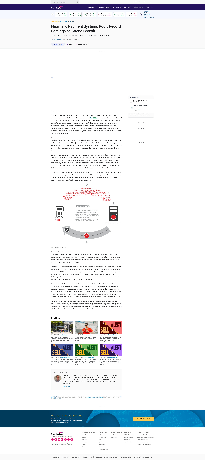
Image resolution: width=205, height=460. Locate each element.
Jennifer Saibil (63, 335)
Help (151, 2)
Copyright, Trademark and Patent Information (106, 457)
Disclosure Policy (76, 457)
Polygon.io (69, 444)
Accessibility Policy (87, 457)
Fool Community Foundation (144, 442)
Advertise (84, 446)
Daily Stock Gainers (147, 15)
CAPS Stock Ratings (129, 434)
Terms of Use (56, 457)
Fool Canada (114, 437)
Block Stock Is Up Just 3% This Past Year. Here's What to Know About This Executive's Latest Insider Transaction (111, 339)
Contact (84, 444)
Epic (100, 439)
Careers (84, 437)
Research (84, 439)
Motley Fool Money (103, 449)
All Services (102, 434)
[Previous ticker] (52, 14)
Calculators (127, 439)
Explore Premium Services (67, 21)
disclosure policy (57, 398)
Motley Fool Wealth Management (145, 437)
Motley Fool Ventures (142, 439)
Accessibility (136, 2)
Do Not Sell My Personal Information (143, 457)
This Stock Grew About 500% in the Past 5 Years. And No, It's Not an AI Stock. (85, 338)
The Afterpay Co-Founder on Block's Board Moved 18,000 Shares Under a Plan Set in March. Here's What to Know (62, 362)
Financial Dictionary (129, 442)
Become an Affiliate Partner (144, 444)
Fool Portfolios (102, 444)
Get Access (137, 109)
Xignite (63, 444)
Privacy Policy (65, 457)
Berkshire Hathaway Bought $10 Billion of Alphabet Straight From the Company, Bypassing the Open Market (62, 339)
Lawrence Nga (87, 335)
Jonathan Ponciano (113, 335)
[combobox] (65, 2)
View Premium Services (143, 419)
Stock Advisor (102, 437)
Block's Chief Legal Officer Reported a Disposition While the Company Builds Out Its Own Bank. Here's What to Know (110, 362)
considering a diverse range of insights (94, 397)
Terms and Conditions (126, 457)
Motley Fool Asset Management (145, 434)
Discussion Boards (129, 437)
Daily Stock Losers (149, 17)
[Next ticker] (141, 14)
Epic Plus (101, 442)
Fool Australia (114, 434)
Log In (144, 2)
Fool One (101, 446)
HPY (90, 118)
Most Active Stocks (147, 12)
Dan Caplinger (57, 39)
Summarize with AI (82, 44)
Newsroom (85, 442)
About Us (84, 434)
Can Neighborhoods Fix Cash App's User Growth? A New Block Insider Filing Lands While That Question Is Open (85, 362)
